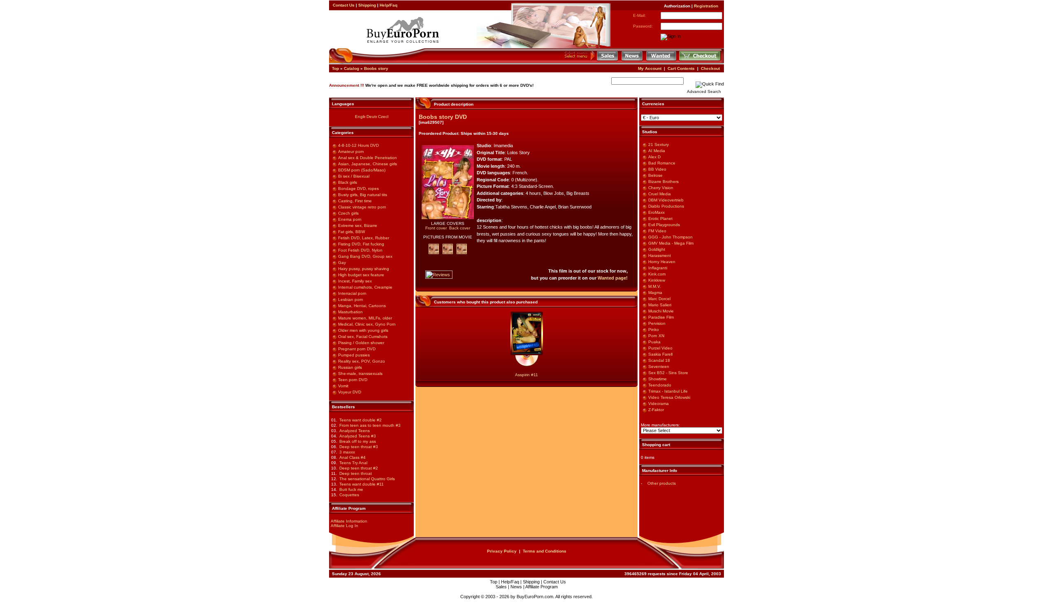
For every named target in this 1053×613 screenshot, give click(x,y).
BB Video (657, 169)
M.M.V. (654, 286)
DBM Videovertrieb (666, 200)
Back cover (459, 228)
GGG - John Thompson (670, 237)
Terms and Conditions (544, 551)
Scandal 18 (659, 360)
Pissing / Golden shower (361, 342)
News (516, 586)
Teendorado (659, 385)
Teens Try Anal (353, 462)
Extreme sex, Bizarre (357, 225)
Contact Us (344, 5)
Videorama (658, 403)
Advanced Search (704, 91)
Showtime (657, 379)
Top (335, 68)
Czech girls (348, 213)
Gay (342, 262)
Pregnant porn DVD (357, 349)
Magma (655, 292)
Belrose (655, 175)
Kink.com (657, 274)
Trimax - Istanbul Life (668, 391)
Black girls (347, 182)
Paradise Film (661, 317)
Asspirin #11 (526, 374)
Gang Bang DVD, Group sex (365, 256)
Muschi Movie (661, 311)
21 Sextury (658, 144)
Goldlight (656, 249)
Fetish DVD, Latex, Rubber (363, 238)
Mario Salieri (659, 305)
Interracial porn (352, 293)
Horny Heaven (661, 261)
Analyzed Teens (354, 430)
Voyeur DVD (349, 392)
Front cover (436, 228)
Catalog (351, 68)
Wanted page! (613, 277)
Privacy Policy (502, 551)
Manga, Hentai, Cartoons (362, 305)
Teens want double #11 (361, 484)
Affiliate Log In (344, 525)
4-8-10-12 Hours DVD (358, 145)
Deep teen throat (355, 473)
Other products (661, 483)
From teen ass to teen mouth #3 (370, 425)
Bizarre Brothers (663, 181)
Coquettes (349, 495)
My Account (649, 68)
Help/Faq (388, 5)
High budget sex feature (361, 275)
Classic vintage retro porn (362, 207)
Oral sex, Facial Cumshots (362, 336)
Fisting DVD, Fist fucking (361, 244)
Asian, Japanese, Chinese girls (367, 164)
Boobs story (376, 68)
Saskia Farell (660, 354)
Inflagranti (657, 268)
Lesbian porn (350, 299)
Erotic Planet (660, 218)
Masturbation (350, 312)
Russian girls (350, 367)
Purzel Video (660, 348)
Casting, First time (355, 201)
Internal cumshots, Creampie (365, 287)
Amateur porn (351, 151)
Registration (706, 6)
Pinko (653, 329)
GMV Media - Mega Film (670, 243)
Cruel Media (659, 194)
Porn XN (656, 335)
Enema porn (350, 219)
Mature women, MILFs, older (365, 318)
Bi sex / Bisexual (353, 176)
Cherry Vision (660, 187)
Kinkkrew (656, 280)
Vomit (343, 386)
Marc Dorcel (659, 298)
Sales (501, 586)
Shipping (367, 5)
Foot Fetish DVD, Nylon (360, 250)
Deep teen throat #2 (358, 468)
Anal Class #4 (352, 457)
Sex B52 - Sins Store (668, 372)
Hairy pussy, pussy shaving (363, 268)
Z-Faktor (656, 409)
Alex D (654, 157)
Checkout (710, 68)
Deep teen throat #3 (358, 446)
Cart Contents (681, 68)
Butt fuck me (351, 489)
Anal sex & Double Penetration (367, 157)
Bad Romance (661, 163)
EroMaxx (656, 212)
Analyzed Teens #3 (357, 436)
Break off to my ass (357, 441)
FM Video (657, 231)
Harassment (659, 255)
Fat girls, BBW (351, 231)
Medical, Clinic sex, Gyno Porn (367, 324)
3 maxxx (347, 452)
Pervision (657, 323)
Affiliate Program (541, 586)
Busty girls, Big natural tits (362, 194)
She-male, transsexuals (360, 373)
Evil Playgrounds (664, 224)
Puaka (654, 342)
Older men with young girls (363, 330)
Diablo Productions (666, 206)
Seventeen (658, 366)
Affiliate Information (349, 521)
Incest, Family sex (355, 281)
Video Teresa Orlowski (669, 397)
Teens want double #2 (360, 420)
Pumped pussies (354, 355)
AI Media (656, 150)
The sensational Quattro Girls (367, 479)
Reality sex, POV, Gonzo (361, 361)
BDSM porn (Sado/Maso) (361, 170)
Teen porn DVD (352, 379)
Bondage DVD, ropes (358, 188)
